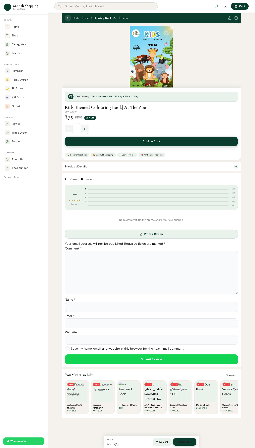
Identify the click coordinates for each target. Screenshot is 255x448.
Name (70, 299)
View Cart (162, 441)
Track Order (19, 132)
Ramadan (15, 70)
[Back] (68, 18)
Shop (15, 35)
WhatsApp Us (18, 441)
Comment (73, 248)
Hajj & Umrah (17, 79)
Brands (16, 53)
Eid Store (14, 88)
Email (70, 316)
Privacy (7, 177)
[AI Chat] (216, 6)
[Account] (225, 6)
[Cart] (236, 18)
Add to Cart (151, 141)
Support (17, 141)
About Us (17, 159)
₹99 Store (15, 97)
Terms (16, 177)
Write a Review (153, 234)
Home (15, 26)
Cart (242, 6)
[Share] (229, 18)
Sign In (16, 124)
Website (71, 332)
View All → (232, 375)
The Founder (20, 168)
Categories (19, 44)
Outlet (13, 106)
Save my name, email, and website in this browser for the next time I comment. (127, 349)
